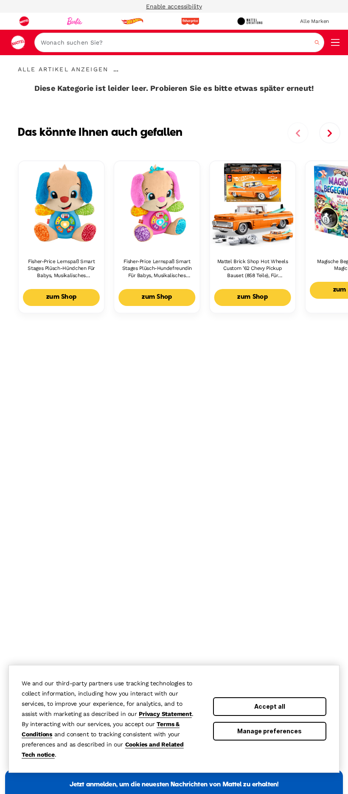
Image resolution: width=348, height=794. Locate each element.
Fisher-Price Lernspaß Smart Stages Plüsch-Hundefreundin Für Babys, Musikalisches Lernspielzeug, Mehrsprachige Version (157, 268)
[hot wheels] (132, 21)
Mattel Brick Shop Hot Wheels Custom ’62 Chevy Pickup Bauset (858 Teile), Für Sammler (252, 268)
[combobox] (179, 42)
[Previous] (298, 132)
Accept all (269, 706)
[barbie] (75, 21)
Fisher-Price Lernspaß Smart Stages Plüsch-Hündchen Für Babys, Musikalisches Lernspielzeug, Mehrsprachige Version (61, 268)
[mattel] (24, 21)
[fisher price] (190, 21)
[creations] (250, 21)
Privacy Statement (165, 713)
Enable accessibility (174, 6)
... (115, 69)
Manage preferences (269, 731)
